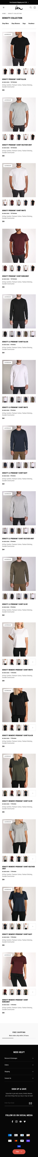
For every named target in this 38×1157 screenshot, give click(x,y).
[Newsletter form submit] (30, 1103)
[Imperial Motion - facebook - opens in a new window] (12, 1122)
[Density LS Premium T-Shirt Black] (19, 311)
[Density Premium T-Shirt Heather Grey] (19, 114)
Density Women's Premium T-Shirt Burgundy (15, 1001)
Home (4, 13)
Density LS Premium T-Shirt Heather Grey (18, 539)
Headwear (31, 23)
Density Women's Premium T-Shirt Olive (17, 801)
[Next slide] (33, 662)
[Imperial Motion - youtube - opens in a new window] (21, 1122)
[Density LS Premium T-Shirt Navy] (19, 443)
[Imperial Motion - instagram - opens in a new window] (16, 1122)
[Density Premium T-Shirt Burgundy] (19, 246)
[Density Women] (19, 639)
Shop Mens (5, 23)
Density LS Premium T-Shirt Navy (14, 473)
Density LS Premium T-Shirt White (15, 407)
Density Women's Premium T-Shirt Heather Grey (18, 868)
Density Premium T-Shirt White (14, 210)
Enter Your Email (9, 1103)
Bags (24, 23)
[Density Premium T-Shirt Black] (19, 49)
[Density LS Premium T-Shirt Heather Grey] (19, 508)
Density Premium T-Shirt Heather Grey (17, 145)
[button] (3, 7)
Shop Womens (16, 23)
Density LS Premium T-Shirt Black (15, 342)
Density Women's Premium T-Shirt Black (17, 735)
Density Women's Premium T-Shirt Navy (17, 934)
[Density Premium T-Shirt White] (19, 180)
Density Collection (15, 13)
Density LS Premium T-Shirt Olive (15, 604)
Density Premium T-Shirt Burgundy (15, 276)
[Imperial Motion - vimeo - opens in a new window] (25, 1122)
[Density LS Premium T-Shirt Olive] (19, 574)
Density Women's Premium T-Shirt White (17, 670)
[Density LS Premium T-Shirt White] (19, 377)
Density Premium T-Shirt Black (14, 79)
